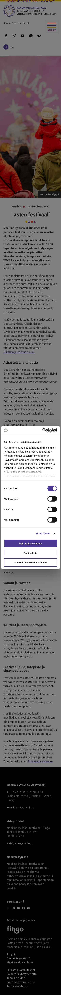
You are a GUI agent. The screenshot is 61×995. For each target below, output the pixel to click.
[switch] (52, 499)
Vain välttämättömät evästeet (30, 562)
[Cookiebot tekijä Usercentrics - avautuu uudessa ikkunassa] (43, 430)
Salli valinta (30, 553)
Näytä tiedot (43, 533)
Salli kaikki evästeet (30, 543)
